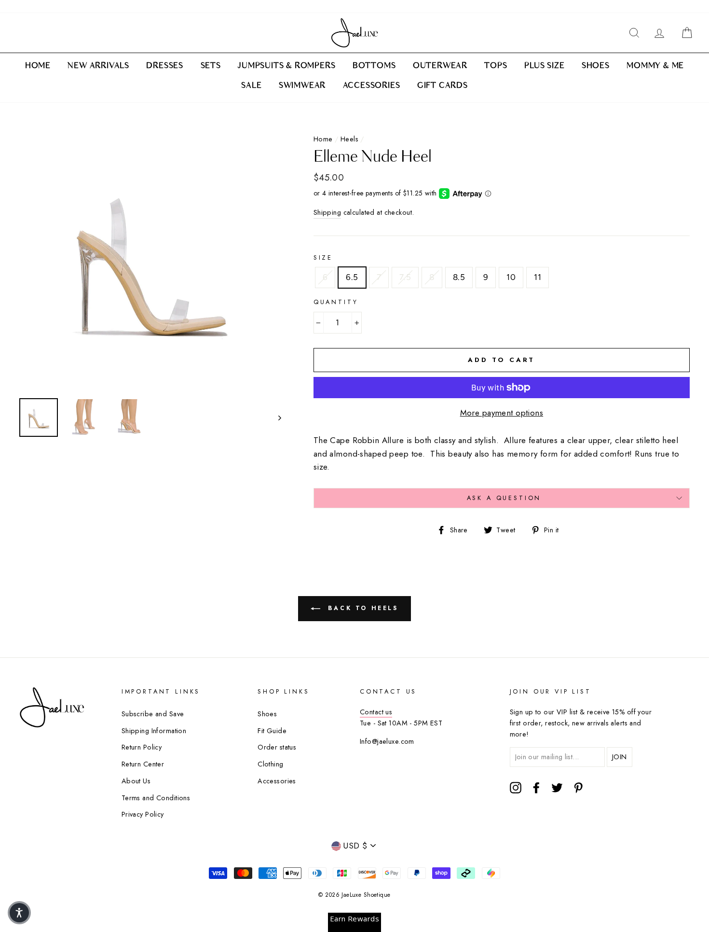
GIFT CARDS (442, 86)
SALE (251, 86)
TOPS (495, 66)
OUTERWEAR (440, 66)
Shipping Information (154, 731)
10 (511, 277)
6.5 (352, 277)
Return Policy (142, 747)
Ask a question (504, 497)
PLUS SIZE (544, 66)
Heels (349, 139)
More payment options (502, 412)
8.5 (459, 277)
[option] (150, 260)
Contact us (376, 712)
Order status (277, 747)
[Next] (275, 417)
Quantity (336, 301)
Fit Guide (272, 731)
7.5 (405, 277)
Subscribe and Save (153, 714)
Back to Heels (361, 608)
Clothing (270, 764)
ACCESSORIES (371, 86)
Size (323, 257)
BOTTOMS (374, 66)
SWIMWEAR (302, 86)
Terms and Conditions (156, 798)
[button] (19, 912)
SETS (211, 66)
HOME (38, 66)
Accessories (277, 781)
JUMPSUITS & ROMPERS (286, 66)
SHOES (596, 66)
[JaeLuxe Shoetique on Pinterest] (578, 787)
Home (323, 139)
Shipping (327, 212)
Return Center (143, 764)
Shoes (267, 714)
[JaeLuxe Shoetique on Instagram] (515, 787)
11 (537, 277)
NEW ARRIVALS (98, 66)
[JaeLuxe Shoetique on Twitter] (557, 787)
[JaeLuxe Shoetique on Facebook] (536, 787)
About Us (136, 781)
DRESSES (164, 66)
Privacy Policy (143, 814)
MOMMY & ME (655, 66)
